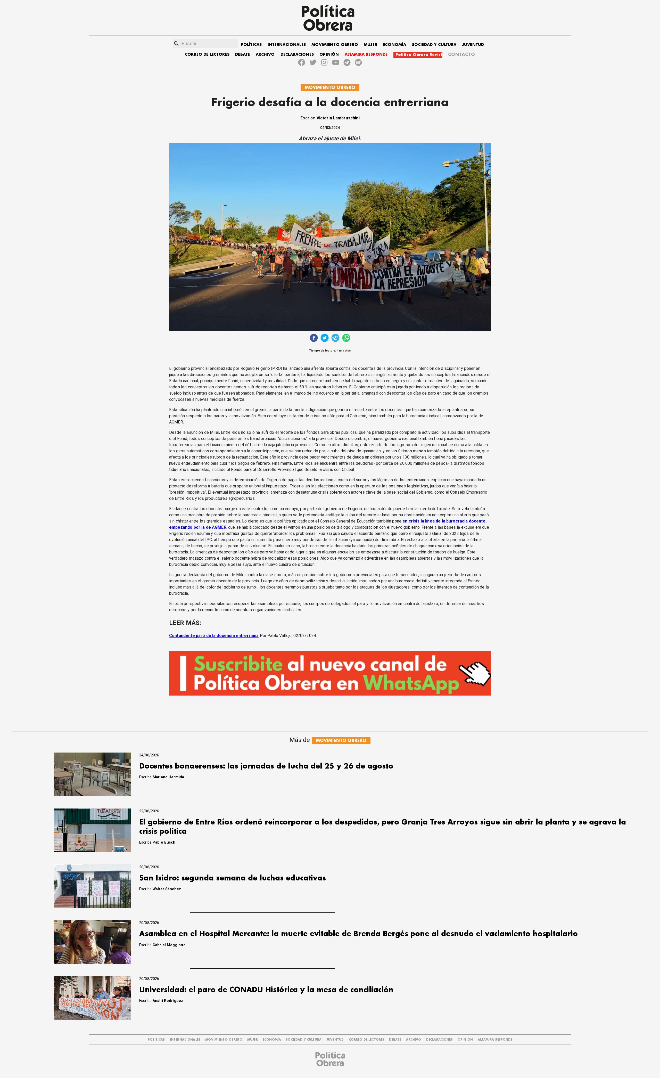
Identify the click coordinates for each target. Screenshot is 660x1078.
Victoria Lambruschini (338, 118)
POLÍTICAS (251, 45)
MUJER (370, 45)
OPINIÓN (329, 54)
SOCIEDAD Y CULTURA (434, 45)
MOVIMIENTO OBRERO (334, 45)
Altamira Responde (495, 1039)
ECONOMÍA (394, 45)
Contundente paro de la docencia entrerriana (214, 635)
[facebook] (314, 338)
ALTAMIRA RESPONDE (366, 54)
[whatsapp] (346, 338)
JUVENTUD (473, 45)
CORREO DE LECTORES (207, 54)
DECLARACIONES (297, 54)
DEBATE (242, 54)
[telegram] (335, 338)
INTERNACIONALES (287, 45)
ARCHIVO (265, 54)
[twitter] (324, 338)
